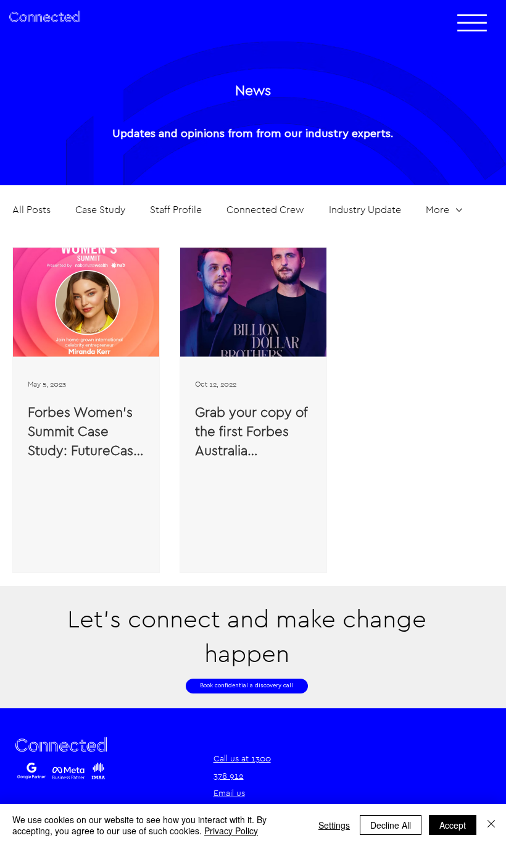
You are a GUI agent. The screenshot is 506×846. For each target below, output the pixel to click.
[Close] (491, 825)
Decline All (390, 825)
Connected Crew (265, 209)
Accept (452, 825)
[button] (247, 686)
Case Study (100, 209)
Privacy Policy (231, 830)
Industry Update (365, 209)
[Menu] (472, 22)
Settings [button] (334, 825)
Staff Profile (176, 209)
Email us (229, 792)
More (437, 209)
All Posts (31, 209)
